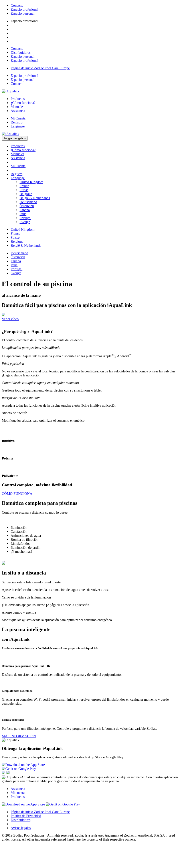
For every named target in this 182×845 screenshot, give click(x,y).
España (25, 210)
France (24, 186)
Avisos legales (21, 828)
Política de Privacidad (26, 816)
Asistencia (18, 111)
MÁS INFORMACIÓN (19, 736)
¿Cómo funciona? (23, 103)
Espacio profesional (24, 9)
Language (18, 126)
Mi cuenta (18, 793)
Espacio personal (22, 13)
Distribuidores (20, 52)
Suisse (24, 190)
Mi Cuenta (18, 118)
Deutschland (28, 202)
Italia (23, 214)
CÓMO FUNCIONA (17, 493)
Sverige (25, 222)
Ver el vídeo (10, 319)
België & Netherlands (35, 198)
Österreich (27, 206)
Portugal (25, 218)
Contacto (17, 5)
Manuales (17, 107)
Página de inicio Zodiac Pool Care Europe (40, 68)
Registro (16, 122)
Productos (18, 99)
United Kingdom (31, 182)
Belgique (26, 194)
